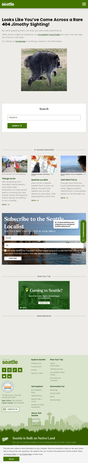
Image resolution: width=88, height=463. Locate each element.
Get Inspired (37, 386)
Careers (34, 422)
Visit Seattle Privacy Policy (45, 253)
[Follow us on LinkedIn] (9, 376)
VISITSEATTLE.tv (69, 180)
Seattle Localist (39, 180)
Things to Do (8, 179)
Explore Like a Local (36, 400)
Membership (55, 400)
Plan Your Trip (56, 359)
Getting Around (56, 369)
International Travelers (55, 379)
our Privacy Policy (10, 454)
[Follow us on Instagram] (9, 370)
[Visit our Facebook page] (4, 370)
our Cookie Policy (25, 454)
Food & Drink (36, 366)
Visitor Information (55, 364)
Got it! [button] (11, 459)
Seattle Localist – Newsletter (38, 406)
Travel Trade (55, 393)
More (4, 204)
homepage (20, 41)
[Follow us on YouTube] (4, 376)
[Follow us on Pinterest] (20, 370)
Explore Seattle (38, 359)
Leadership (36, 419)
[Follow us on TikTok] (15, 370)
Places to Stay (37, 373)
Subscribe (13, 258)
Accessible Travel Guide (49, 34)
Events (34, 370)
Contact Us (12, 409)
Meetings (54, 390)
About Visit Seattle (36, 414)
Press (52, 396)
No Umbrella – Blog (37, 391)
